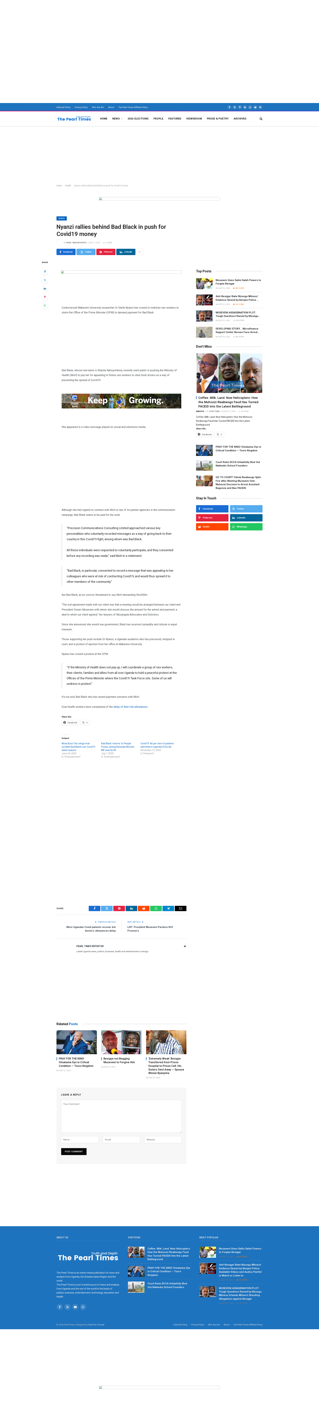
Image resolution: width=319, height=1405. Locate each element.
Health (68, 185)
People (158, 118)
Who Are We (98, 107)
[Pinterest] (45, 297)
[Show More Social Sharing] (139, 252)
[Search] (261, 118)
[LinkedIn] (45, 288)
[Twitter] (45, 280)
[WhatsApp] (45, 305)
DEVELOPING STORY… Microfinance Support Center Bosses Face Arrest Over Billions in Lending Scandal (237, 330)
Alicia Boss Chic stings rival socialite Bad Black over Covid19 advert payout (78, 746)
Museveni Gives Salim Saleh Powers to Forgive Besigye (238, 282)
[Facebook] (45, 271)
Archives (240, 118)
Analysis (200, 411)
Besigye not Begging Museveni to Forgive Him (120, 1060)
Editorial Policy (63, 107)
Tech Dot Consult (96, 1324)
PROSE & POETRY (218, 118)
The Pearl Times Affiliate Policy (133, 107)
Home (103, 118)
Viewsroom (194, 118)
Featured (174, 118)
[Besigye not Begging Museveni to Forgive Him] (121, 1042)
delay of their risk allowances (130, 706)
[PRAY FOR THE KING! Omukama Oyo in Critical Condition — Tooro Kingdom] (76, 1042)
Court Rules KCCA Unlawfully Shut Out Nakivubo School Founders (238, 464)
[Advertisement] (99, 23)
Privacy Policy (81, 107)
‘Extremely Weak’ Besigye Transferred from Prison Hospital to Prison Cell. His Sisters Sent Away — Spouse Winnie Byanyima (166, 1066)
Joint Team (214, 411)
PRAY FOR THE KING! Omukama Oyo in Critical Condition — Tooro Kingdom (76, 1062)
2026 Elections (138, 118)
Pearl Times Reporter (76, 243)
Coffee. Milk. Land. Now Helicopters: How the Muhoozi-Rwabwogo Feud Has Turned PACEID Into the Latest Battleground (228, 402)
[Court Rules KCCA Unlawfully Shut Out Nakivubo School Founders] (204, 465)
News (116, 118)
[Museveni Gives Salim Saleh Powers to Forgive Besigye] (204, 283)
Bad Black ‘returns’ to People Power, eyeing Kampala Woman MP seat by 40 (117, 746)
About (111, 107)
